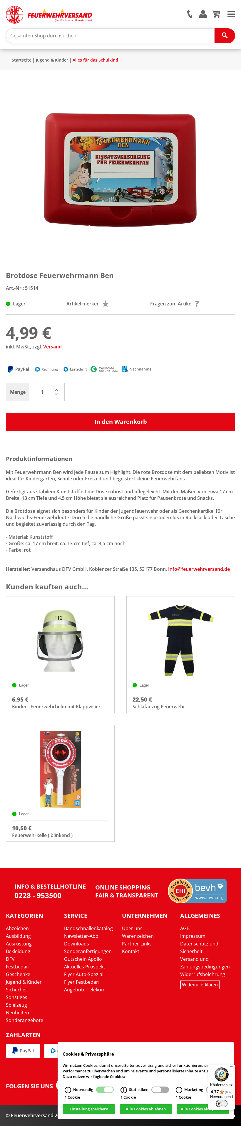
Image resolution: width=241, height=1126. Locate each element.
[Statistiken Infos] (123, 1090)
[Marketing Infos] (179, 1090)
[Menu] (231, 13)
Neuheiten (17, 1012)
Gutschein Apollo (83, 959)
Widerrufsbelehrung (202, 974)
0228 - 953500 (37, 895)
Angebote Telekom (85, 989)
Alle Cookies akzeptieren (203, 1109)
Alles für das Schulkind (95, 60)
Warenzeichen (138, 936)
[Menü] (231, 1067)
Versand (52, 346)
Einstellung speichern (89, 1109)
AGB (185, 928)
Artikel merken (83, 303)
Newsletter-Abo (81, 936)
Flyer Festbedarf (82, 982)
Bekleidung (18, 951)
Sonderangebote (24, 1020)
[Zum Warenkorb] (216, 16)
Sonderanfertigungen (88, 951)
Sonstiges (16, 997)
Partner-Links (137, 943)
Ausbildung (18, 936)
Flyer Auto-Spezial (83, 974)
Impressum (192, 936)
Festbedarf (18, 966)
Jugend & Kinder (52, 60)
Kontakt (130, 951)
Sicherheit (17, 989)
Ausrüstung (19, 943)
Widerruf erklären (200, 984)
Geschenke (18, 974)
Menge (18, 392)
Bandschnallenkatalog (88, 928)
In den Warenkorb (120, 422)
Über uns (132, 928)
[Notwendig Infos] (68, 1090)
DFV (10, 959)
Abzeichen (17, 928)
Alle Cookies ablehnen (146, 1109)
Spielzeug (16, 1005)
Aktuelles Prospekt (84, 966)
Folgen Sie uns (29, 1086)
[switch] (221, 1103)
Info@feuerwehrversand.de (199, 569)
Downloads (76, 943)
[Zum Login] (203, 14)
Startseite (21, 60)
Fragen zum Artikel (171, 303)
